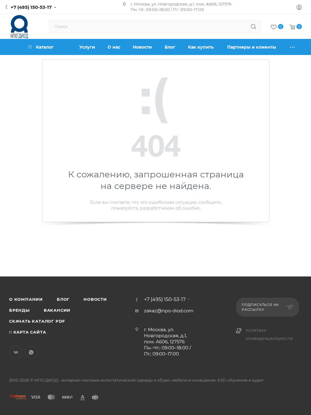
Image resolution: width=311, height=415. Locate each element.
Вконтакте (15, 352)
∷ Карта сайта (27, 332)
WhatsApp (31, 352)
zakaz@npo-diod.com (168, 311)
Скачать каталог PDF (37, 321)
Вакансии (57, 310)
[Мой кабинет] (299, 8)
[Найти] (253, 26)
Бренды (19, 310)
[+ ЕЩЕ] (292, 47)
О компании (26, 299)
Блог (63, 299)
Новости (95, 299)
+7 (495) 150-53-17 (31, 7)
